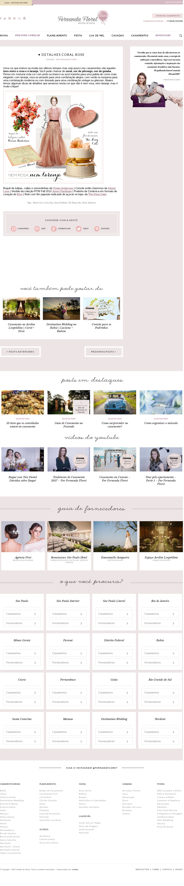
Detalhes (162, 807)
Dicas (42, 803)
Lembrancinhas (165, 817)
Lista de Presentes (49, 813)
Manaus (4, 813)
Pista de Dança (165, 826)
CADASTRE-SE (178, 2)
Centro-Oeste (8, 797)
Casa (125, 793)
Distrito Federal (9, 803)
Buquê (82, 797)
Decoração (128, 797)
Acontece (44, 836)
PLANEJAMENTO (57, 36)
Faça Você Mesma (167, 810)
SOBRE (155, 869)
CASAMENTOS (139, 36)
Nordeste (5, 820)
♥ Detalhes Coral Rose (61, 55)
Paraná (4, 826)
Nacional (84, 832)
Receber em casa (131, 807)
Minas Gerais (7, 817)
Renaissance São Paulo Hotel (69, 557)
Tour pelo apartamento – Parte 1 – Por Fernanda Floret (160, 480)
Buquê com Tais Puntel (23, 477)
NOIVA (4, 36)
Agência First (23, 557)
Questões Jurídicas (50, 820)
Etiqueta (44, 810)
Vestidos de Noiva (89, 807)
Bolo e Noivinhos (166, 793)
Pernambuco (7, 830)
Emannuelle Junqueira (115, 557)
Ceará (3, 793)
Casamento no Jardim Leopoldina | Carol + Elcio (21, 328)
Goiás (3, 810)
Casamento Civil (48, 793)
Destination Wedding (12, 800)
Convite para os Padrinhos (101, 326)
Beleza (83, 793)
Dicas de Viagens (88, 826)
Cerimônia (45, 797)
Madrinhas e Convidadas (92, 800)
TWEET (86, 229)
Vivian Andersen (89, 202)
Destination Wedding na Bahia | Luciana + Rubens (61, 328)
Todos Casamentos (10, 853)
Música (161, 823)
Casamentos (13, 613)
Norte (3, 823)
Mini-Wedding (165, 820)
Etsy (20, 194)
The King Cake (74, 202)
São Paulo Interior (10, 849)
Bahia (3, 790)
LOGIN (167, 2)
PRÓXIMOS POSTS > (103, 351)
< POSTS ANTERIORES (20, 351)
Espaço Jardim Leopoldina (161, 557)
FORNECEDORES (175, 21)
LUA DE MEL (96, 36)
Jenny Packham (62, 191)
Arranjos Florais (131, 790)
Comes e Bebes (166, 797)
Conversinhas (47, 839)
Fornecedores (14, 623)
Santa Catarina (8, 840)
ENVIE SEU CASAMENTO (168, 15)
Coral (45, 202)
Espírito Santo (8, 807)
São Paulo (5, 843)
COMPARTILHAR (64, 229)
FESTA (78, 36)
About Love (37, 202)
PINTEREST (105, 229)
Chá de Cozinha (48, 800)
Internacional (86, 829)
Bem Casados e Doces (169, 790)
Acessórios (85, 790)
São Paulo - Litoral (10, 846)
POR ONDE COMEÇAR (27, 35)
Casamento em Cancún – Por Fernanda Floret (114, 478)
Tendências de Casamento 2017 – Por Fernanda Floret (68, 478)
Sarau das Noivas (48, 842)
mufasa (75, 869)
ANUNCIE (179, 869)
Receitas (127, 810)
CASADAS (117, 36)
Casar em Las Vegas (90, 822)
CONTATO (167, 869)
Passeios (127, 803)
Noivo (82, 803)
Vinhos (126, 813)
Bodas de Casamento (51, 790)
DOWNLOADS (163, 35)
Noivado (44, 817)
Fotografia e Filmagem (169, 813)
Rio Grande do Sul (10, 836)
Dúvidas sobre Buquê (22, 480)
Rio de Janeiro (8, 833)
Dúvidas (43, 807)
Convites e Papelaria (168, 800)
